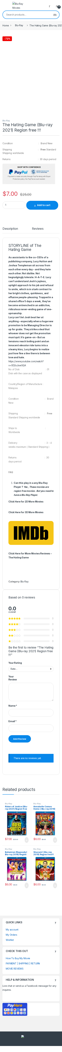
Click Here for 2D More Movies (25, 501)
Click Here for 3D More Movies (25, 512)
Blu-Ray (19, 25)
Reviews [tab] (37, 228)
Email (12, 721)
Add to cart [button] (26, 840)
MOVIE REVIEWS (14, 968)
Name (12, 705)
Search (55, 15)
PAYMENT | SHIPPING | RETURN (23, 963)
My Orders (11, 934)
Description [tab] (10, 228)
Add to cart (43, 205)
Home (5, 25)
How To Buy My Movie (18, 958)
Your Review (12, 678)
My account (12, 929)
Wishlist (10, 939)
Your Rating (15, 662)
